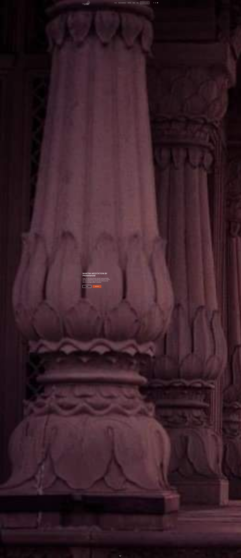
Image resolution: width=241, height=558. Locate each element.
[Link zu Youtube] (157, 3)
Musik (87, 286)
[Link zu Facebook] (154, 3)
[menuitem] (116, 3)
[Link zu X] (156, 3)
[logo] (86, 3)
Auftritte (97, 286)
